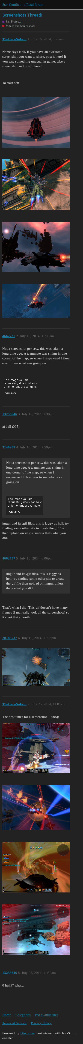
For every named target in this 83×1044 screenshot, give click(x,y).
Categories (23, 1015)
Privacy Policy (41, 1023)
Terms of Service (14, 1023)
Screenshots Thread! (22, 15)
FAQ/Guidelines (46, 1015)
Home (6, 1015)
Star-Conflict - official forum (22, 4)
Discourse (27, 1033)
